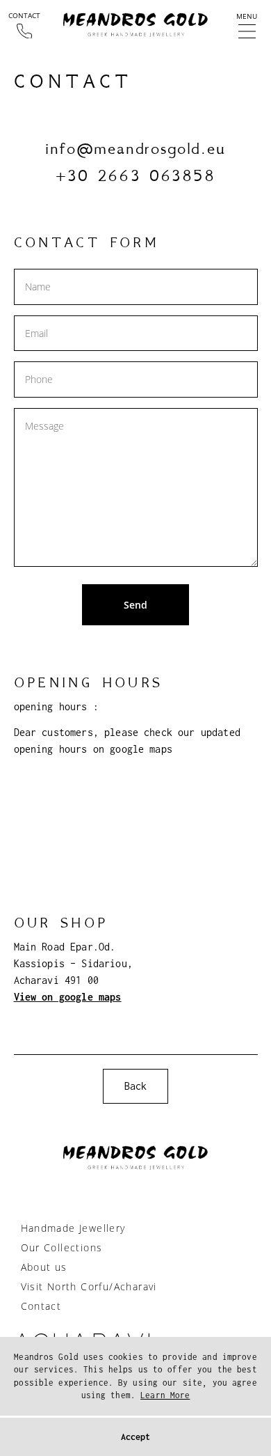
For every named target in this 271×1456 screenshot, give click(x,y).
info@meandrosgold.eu (135, 148)
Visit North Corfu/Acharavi (89, 1286)
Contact (41, 1306)
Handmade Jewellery (73, 1228)
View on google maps (68, 997)
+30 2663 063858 (135, 175)
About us (44, 1267)
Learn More (165, 1395)
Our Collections (62, 1247)
